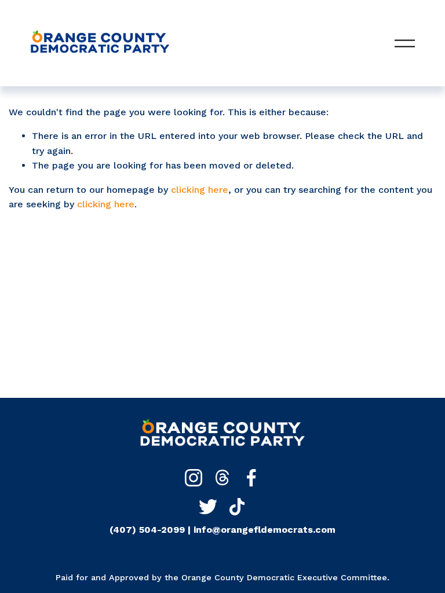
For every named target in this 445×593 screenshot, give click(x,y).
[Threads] (222, 477)
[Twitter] (208, 506)
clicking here (199, 189)
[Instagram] (193, 477)
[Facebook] (251, 477)
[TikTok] (237, 506)
